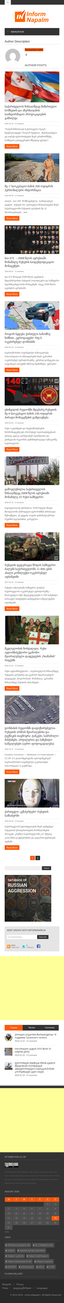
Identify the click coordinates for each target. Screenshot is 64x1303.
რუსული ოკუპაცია (45, 1261)
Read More (12, 146)
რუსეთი (11, 1250)
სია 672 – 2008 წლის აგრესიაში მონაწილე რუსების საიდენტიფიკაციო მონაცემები (29, 262)
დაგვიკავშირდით (22, 1288)
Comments (50, 1027)
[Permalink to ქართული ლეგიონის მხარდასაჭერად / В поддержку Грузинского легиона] (8, 1037)
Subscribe (15, 946)
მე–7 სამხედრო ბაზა (44, 1245)
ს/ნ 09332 (12, 1267)
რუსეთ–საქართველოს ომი (19, 1261)
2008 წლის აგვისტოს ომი (19, 1245)
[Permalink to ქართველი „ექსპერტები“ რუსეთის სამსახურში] (32, 793)
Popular (13, 1027)
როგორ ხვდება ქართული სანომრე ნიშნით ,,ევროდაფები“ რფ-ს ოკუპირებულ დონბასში (27, 337)
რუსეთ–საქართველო (38, 1256)
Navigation (17, 32)
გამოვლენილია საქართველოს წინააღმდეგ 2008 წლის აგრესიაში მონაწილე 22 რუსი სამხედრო (27, 493)
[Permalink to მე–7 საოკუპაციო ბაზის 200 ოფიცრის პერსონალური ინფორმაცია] (32, 167)
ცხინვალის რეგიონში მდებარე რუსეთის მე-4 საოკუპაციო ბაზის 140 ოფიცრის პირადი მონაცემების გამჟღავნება (31, 413)
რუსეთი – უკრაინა (16, 1256)
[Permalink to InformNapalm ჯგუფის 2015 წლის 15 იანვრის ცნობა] (8, 1051)
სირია (41, 1267)
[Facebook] (26, 55)
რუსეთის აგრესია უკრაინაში (32, 1250)
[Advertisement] (32, 988)
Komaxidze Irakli (34, 49)
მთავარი (6, 1284)
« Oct (7, 1232)
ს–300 (51, 1267)
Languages (42, 1288)
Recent (32, 1027)
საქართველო (27, 1267)
